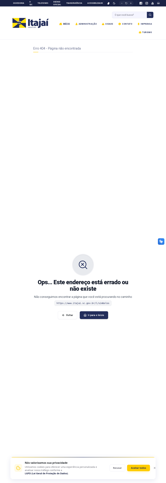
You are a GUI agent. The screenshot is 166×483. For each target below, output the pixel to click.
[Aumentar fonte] (131, 3)
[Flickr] (158, 3)
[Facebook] (141, 3)
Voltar (69, 315)
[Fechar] (154, 468)
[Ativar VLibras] (108, 3)
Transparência (74, 3)
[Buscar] (150, 15)
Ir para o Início (96, 315)
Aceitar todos (138, 467)
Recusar (117, 467)
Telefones (43, 3)
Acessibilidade (95, 3)
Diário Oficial (57, 3)
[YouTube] (152, 3)
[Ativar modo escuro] (114, 3)
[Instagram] (147, 3)
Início (66, 24)
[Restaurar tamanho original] (126, 3)
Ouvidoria (18, 3)
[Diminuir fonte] (122, 3)
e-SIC (31, 3)
